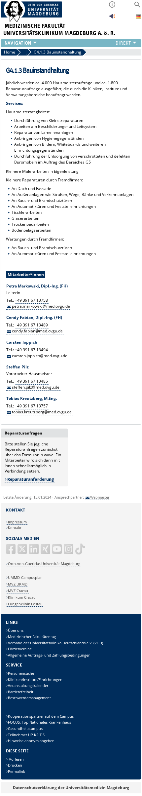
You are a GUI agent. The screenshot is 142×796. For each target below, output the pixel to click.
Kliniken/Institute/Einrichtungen (35, 679)
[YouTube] (57, 551)
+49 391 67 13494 (31, 350)
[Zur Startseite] (31, 20)
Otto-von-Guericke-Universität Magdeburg (44, 563)
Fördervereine (20, 648)
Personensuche (21, 673)
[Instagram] (69, 551)
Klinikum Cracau (22, 597)
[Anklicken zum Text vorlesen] (112, 18)
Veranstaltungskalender (28, 685)
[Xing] (46, 551)
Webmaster (99, 497)
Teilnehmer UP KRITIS (26, 734)
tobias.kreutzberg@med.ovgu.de (42, 412)
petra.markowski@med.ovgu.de (41, 306)
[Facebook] (11, 551)
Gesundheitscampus (25, 728)
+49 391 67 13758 (31, 300)
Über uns (15, 630)
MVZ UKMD (17, 584)
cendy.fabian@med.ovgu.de (37, 331)
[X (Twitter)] (23, 551)
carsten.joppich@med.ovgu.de (39, 356)
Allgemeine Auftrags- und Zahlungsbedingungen (49, 655)
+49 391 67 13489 (31, 325)
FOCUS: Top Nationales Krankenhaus (39, 722)
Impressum (17, 521)
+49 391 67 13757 (31, 406)
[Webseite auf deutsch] (138, 17)
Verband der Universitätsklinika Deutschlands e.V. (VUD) (55, 642)
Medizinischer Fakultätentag (32, 636)
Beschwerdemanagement (29, 697)
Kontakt (14, 527)
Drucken (15, 765)
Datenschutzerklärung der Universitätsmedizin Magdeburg (71, 787)
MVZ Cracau (18, 590)
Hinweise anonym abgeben (31, 740)
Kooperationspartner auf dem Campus (41, 716)
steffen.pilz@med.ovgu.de (35, 387)
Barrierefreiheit (20, 691)
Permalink (16, 771)
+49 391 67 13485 (31, 381)
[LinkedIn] (34, 551)
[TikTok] (80, 551)
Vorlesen (16, 759)
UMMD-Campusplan (25, 577)
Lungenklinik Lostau (25, 603)
